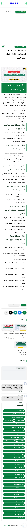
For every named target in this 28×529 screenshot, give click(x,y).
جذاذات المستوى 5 (19, 474)
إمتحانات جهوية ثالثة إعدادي (17, 430)
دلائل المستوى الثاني (19, 487)
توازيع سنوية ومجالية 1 (10, 440)
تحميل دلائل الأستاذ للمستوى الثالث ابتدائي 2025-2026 (21, 352)
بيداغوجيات (21, 440)
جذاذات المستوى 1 (19, 461)
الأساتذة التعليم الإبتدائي (18, 414)
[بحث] (2, 3)
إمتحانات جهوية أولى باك (18, 427)
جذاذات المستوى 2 (19, 464)
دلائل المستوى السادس (18, 497)
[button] (20, 313)
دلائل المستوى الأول (19, 481)
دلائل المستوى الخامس (18, 491)
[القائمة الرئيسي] (25, 3)
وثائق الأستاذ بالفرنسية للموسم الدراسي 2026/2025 (8, 12)
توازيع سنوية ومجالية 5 (18, 454)
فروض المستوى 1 (19, 501)
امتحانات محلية (20, 434)
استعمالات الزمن (20, 410)
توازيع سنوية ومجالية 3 (18, 447)
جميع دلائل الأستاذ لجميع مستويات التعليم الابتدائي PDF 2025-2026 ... (9, 336)
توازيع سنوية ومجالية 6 (18, 457)
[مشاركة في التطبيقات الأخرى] (6, 313)
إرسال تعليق (20, 368)
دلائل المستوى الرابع (19, 494)
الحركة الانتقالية (9, 420)
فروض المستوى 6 (19, 511)
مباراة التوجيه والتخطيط (18, 514)
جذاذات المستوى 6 (19, 477)
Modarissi (14, 3)
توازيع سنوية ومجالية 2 (18, 444)
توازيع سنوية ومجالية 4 (18, 450)
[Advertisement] (14, 31)
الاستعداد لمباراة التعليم (18, 417)
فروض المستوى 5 (19, 507)
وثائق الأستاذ (21, 518)
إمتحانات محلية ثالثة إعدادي (17, 437)
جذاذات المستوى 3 (19, 467)
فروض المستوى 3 (19, 504)
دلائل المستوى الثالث (20, 46)
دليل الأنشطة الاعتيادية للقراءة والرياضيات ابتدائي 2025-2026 (21, 335)
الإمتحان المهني (20, 420)
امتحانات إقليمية (20, 424)
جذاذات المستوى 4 (19, 471)
